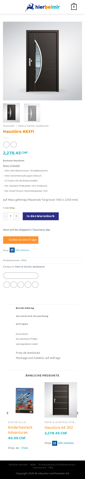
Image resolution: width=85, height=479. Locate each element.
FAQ (51, 468)
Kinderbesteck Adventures (20, 430)
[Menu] (10, 7)
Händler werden (18, 465)
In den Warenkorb (41, 216)
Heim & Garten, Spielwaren (33, 126)
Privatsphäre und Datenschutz (57, 465)
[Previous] (9, 61)
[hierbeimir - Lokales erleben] (42, 7)
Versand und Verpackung (32, 316)
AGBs (33, 465)
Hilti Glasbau (22, 250)
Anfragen (22, 324)
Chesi (24, 448)
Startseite (9, 126)
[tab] (42, 308)
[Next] (75, 61)
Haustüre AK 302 (58, 427)
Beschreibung (25, 308)
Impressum (39, 468)
